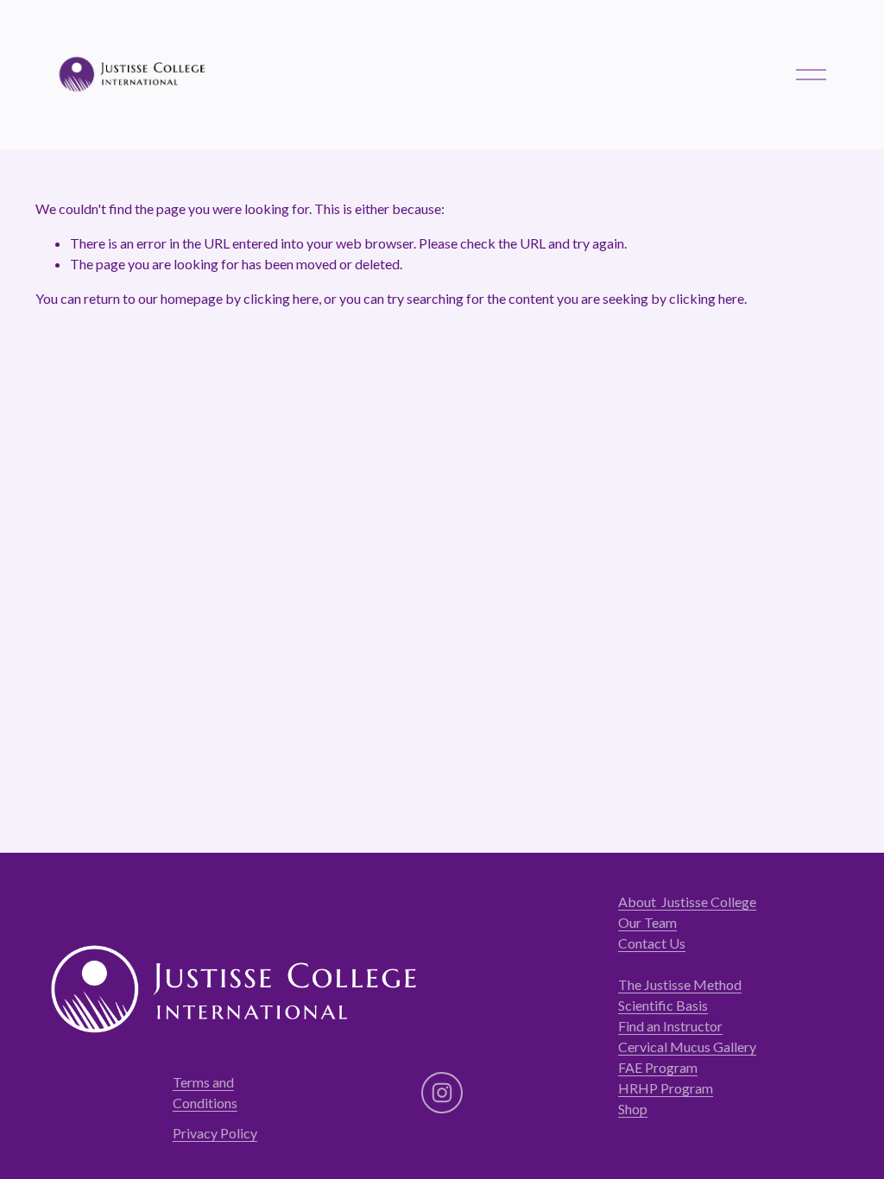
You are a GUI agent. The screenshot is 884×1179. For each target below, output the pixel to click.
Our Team (647, 922)
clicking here (281, 298)
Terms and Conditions (205, 1092)
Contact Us (651, 943)
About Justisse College (687, 901)
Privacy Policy (215, 1133)
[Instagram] (442, 1092)
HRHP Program (665, 1088)
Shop (632, 1108)
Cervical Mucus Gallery (687, 1046)
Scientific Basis (663, 1005)
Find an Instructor (670, 1026)
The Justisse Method (680, 984)
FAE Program (658, 1067)
